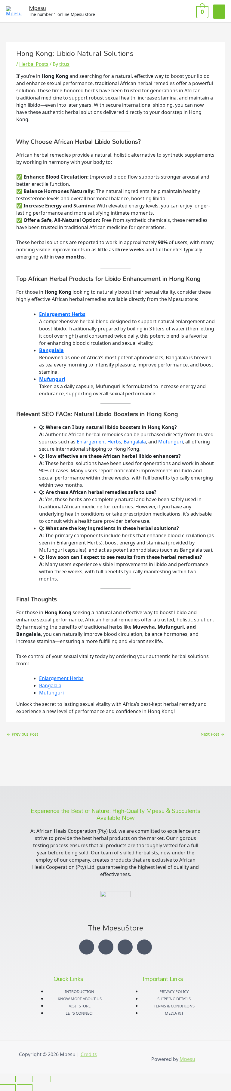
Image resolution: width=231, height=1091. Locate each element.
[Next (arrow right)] (24, 1087)
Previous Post (22, 734)
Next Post (212, 734)
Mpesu (37, 7)
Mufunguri (52, 379)
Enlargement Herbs (62, 314)
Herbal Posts (33, 64)
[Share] (41, 1079)
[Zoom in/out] (8, 1079)
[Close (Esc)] (58, 1079)
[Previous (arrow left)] (8, 1087)
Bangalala (51, 350)
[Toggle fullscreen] (24, 1079)
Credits (89, 1054)
